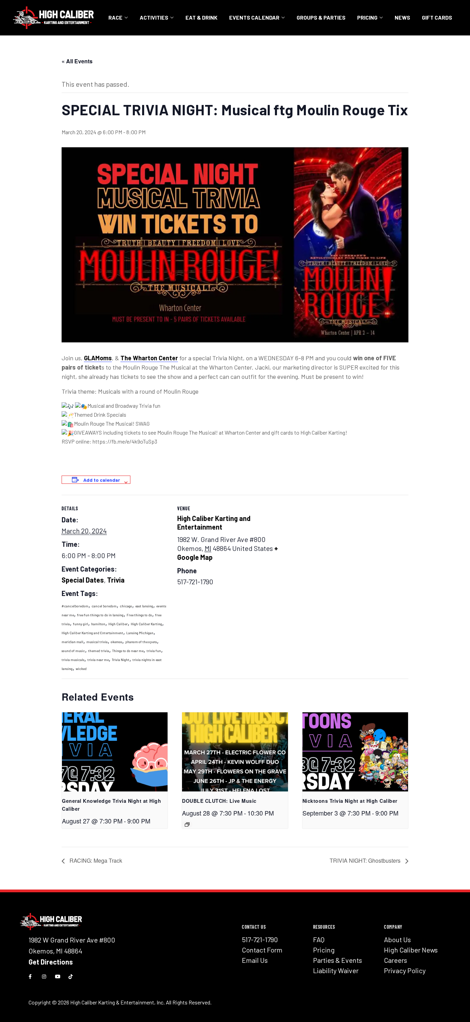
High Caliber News (411, 950)
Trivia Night (120, 660)
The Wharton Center (149, 358)
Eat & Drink (201, 17)
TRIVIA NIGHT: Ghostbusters (366, 860)
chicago (126, 606)
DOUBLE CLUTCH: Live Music (219, 800)
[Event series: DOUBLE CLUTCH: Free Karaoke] (187, 824)
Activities (154, 17)
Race (115, 17)
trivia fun (154, 651)
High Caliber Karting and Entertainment (92, 633)
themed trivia (98, 651)
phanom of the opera (141, 642)
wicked (81, 669)
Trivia (116, 580)
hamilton (98, 624)
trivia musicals (73, 660)
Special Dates (83, 580)
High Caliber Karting (146, 624)
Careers (395, 960)
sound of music (73, 651)
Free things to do (139, 615)
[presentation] (115, 751)
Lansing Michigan (139, 633)
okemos (116, 642)
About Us (397, 939)
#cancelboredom (75, 606)
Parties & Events (337, 960)
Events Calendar (254, 17)
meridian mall (72, 642)
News (402, 17)
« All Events (77, 61)
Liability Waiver (336, 970)
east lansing (144, 606)
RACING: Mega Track (95, 860)
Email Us (255, 960)
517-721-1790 (260, 939)
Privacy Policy (405, 970)
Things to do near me (127, 651)
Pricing (367, 17)
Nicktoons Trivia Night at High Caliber (349, 800)
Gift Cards (437, 17)
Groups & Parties (321, 17)
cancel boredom (104, 606)
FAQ (318, 939)
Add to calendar (101, 480)
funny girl (80, 624)
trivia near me (98, 660)
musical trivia (97, 642)
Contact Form (262, 950)
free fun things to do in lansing (100, 615)
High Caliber (118, 624)
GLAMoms (98, 358)
